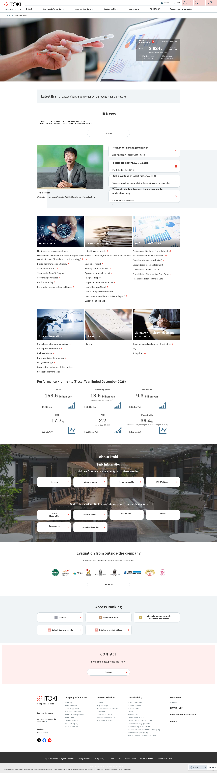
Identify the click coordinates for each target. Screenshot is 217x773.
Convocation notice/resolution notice (55, 366)
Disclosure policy (45, 282)
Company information (52, 9)
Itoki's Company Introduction (99, 291)
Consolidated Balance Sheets (146, 269)
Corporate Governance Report (99, 282)
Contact (108, 672)
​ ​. (138, 196)
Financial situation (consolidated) (148, 255)
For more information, (123, 769)
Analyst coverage (45, 362)
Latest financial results (95, 250)
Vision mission (90, 482)
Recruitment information (181, 9)
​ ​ (130, 151)
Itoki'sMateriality (54, 514)
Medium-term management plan (52, 250)
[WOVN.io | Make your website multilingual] (212, 767)
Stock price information (48, 348)
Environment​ (126, 513)
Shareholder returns (46, 268)
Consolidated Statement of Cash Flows (151, 274)
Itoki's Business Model (95, 286)
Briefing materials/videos (96, 268)
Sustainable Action (90, 527)
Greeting (54, 482)
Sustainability (110, 9)
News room (134, 9)
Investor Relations (83, 9)
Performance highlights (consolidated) (151, 250)
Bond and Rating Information (50, 357)
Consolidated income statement (148, 264)
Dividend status (44, 353)
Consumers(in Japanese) (199, 3)
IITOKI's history (163, 482)
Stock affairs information (48, 371)
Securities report (93, 263)
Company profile (126, 482)
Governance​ (54, 526)
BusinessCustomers (187, 3)
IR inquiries (138, 353)
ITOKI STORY (154, 9)
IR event (89, 343)
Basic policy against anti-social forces (54, 286)
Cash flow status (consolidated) (147, 260)
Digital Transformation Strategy (52, 263)
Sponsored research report (97, 273)
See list (108, 133)
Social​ (163, 513)
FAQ (134, 348)
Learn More (109, 584)
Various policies (90, 514)
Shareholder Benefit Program (51, 273)
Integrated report (93, 277)
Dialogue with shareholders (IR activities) (152, 343)
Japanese (211, 4)
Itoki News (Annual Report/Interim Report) (105, 296)
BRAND (29, 9)
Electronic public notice (96, 300)
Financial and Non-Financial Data (148, 278)
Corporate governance (47, 277)
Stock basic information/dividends (53, 343)
